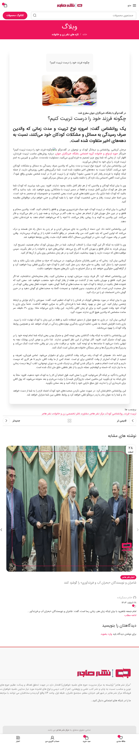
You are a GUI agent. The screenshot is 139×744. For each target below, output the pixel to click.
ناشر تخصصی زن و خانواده (66, 414)
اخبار (132, 577)
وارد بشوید (106, 634)
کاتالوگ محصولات (15, 15)
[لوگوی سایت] (69, 5)
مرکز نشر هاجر (97, 414)
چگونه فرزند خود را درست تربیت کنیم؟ (87, 118)
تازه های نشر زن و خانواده (65, 34)
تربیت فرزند (130, 414)
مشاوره (85, 414)
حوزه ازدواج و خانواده (106, 154)
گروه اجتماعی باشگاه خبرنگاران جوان (75, 154)
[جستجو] (35, 15)
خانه (85, 34)
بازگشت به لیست (69, 420)
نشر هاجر (46, 414)
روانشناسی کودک (114, 414)
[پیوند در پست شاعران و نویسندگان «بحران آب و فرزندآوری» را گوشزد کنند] (69, 529)
